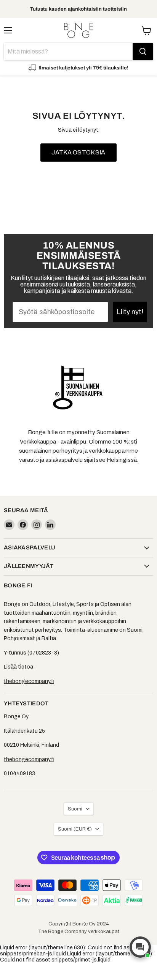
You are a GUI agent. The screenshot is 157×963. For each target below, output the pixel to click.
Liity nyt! (130, 312)
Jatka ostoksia (78, 152)
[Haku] (143, 51)
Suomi (75, 809)
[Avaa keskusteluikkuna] (140, 947)
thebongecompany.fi (29, 681)
